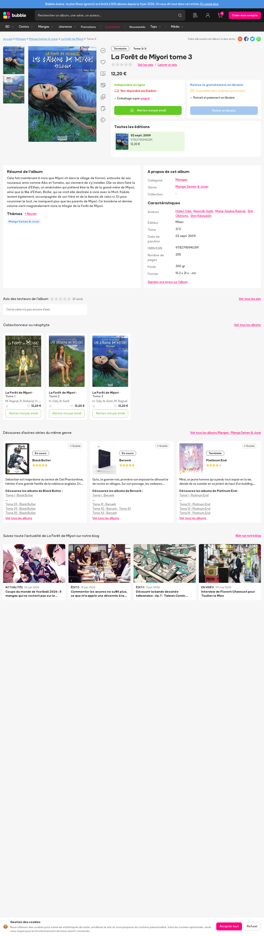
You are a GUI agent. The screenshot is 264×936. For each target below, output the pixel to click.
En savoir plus (209, 4)
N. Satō (108, 401)
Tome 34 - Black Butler (20, 508)
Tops (153, 26)
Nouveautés (137, 27)
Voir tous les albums (247, 325)
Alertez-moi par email (151, 110)
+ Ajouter (31, 213)
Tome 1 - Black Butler (19, 495)
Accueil (7, 39)
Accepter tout (229, 926)
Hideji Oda (183, 211)
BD (8, 26)
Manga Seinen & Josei (43, 39)
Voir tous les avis (250, 299)
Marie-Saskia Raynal (230, 211)
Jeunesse (65, 26)
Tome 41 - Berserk (104, 504)
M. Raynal (12, 401)
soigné (145, 98)
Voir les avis (145, 65)
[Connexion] (208, 15)
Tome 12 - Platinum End (194, 504)
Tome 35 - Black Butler (20, 513)
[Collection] (195, 15)
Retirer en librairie (224, 110)
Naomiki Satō (203, 211)
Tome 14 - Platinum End (194, 513)
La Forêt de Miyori (72, 39)
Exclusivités (112, 27)
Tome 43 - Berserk (104, 513)
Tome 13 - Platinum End (194, 508)
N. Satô (64, 401)
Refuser (252, 926)
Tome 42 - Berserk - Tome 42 (111, 508)
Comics (24, 26)
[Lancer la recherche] (180, 15)
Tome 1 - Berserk (103, 495)
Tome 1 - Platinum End (194, 495)
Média (175, 26)
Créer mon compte (245, 15)
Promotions (88, 27)
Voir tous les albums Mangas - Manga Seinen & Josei (225, 432)
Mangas (43, 26)
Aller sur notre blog (248, 535)
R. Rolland (27, 401)
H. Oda (39, 401)
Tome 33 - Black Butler (20, 504)
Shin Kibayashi (200, 216)
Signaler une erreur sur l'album (168, 282)
